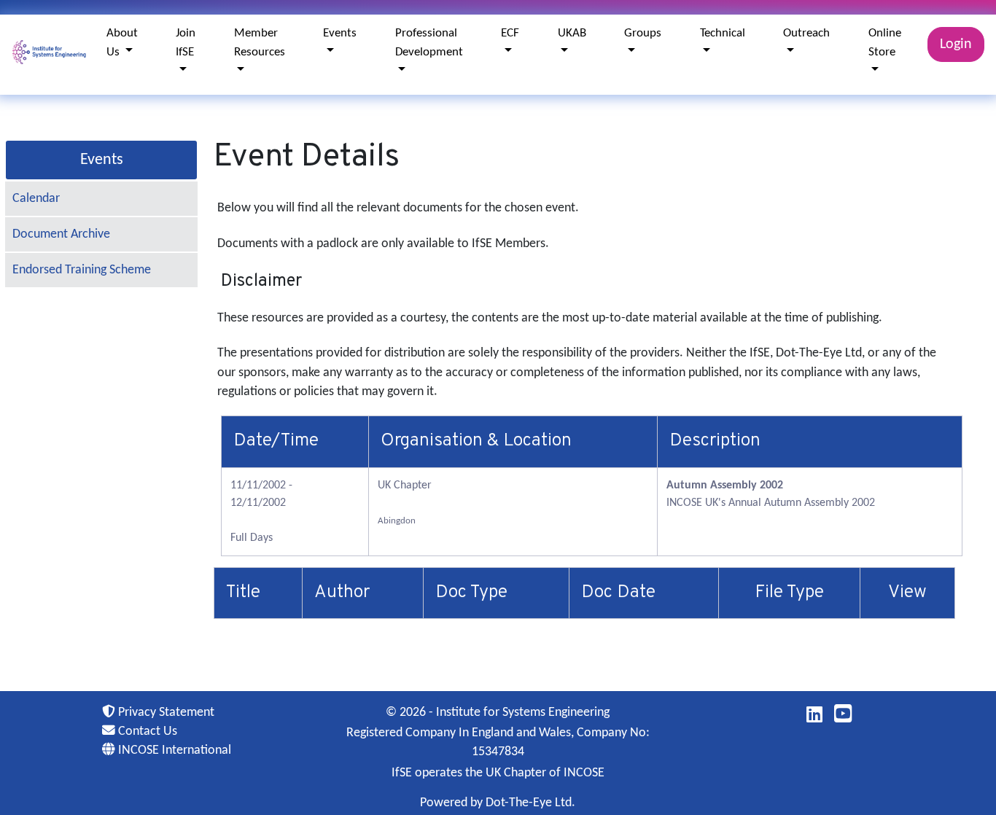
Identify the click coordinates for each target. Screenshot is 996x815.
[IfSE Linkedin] (814, 717)
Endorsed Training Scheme (81, 270)
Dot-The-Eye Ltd (529, 803)
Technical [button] (722, 33)
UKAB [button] (572, 33)
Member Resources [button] (259, 42)
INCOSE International (173, 750)
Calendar (36, 199)
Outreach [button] (806, 33)
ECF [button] (510, 33)
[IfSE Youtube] (843, 717)
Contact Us (146, 731)
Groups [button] (642, 33)
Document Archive (61, 234)
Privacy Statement (164, 712)
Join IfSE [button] (185, 42)
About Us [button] (122, 42)
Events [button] (340, 33)
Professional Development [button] (429, 42)
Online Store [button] (884, 42)
